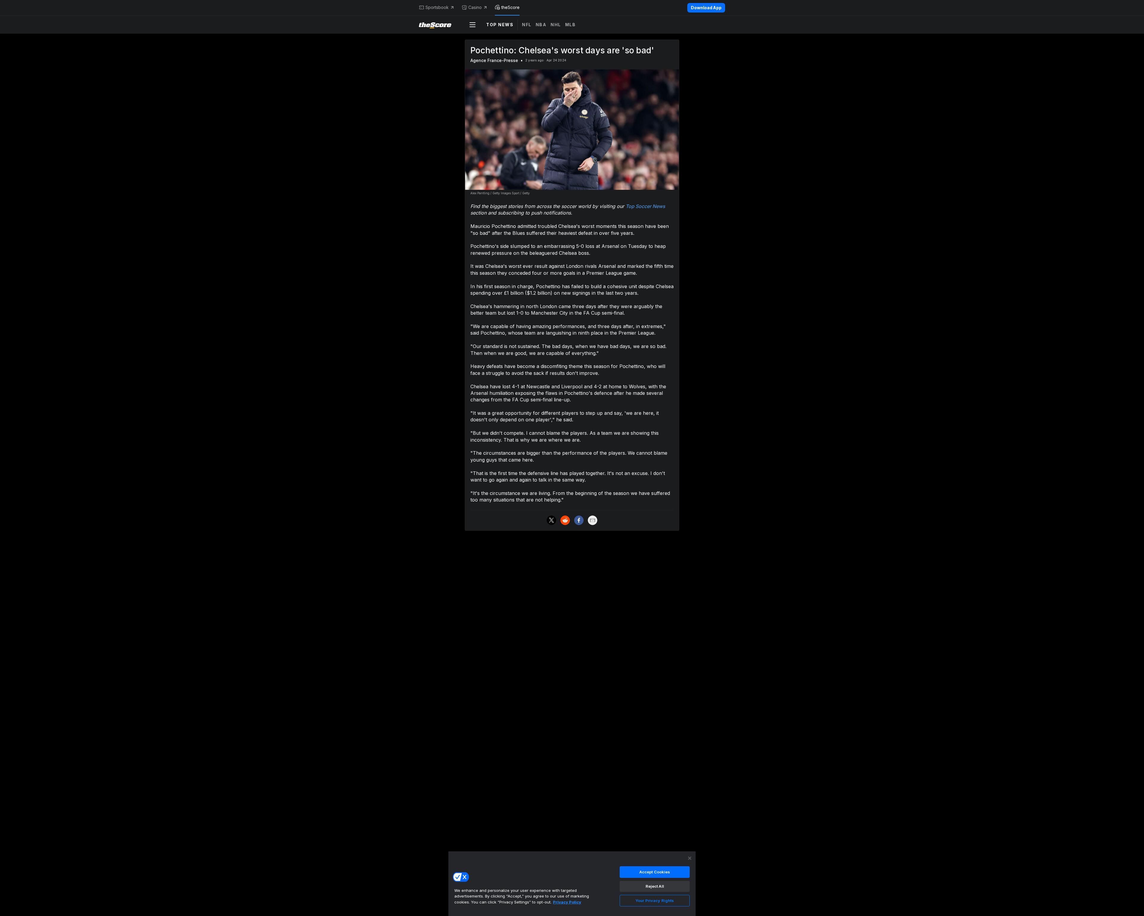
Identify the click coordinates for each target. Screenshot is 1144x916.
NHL (556, 24)
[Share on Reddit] (565, 520)
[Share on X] (551, 520)
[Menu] (472, 25)
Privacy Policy (567, 902)
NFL (526, 24)
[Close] (689, 858)
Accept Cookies (654, 872)
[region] (572, 883)
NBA (541, 24)
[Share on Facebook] (579, 520)
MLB (570, 24)
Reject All (655, 886)
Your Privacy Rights (654, 900)
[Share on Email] (592, 520)
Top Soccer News (645, 206)
